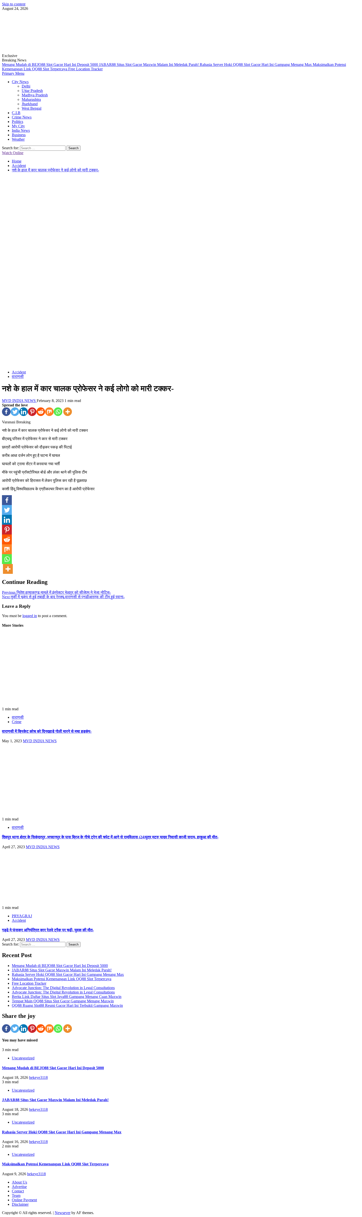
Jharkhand (30, 104)
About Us (19, 1182)
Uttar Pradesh (32, 91)
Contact (18, 1191)
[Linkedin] (23, 411)
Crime (16, 722)
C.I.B (16, 113)
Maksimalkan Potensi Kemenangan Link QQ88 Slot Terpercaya (61, 979)
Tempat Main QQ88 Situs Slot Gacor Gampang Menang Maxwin (63, 1001)
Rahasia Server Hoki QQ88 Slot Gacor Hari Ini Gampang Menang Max (256, 64)
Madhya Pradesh (35, 95)
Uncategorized (23, 1058)
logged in (29, 616)
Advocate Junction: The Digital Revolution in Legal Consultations (63, 988)
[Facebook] (6, 411)
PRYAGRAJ (22, 916)
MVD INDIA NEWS (19, 401)
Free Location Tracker (85, 69)
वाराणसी (18, 376)
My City (18, 126)
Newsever (62, 1213)
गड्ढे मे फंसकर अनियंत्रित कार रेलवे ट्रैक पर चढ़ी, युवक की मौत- (48, 930)
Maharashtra (31, 99)
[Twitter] (15, 411)
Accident (19, 372)
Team (16, 1195)
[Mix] (49, 411)
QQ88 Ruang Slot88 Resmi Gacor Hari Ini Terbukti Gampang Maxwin (67, 1005)
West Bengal (31, 108)
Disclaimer (20, 1204)
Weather (18, 139)
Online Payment (24, 1200)
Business (19, 135)
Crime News (22, 117)
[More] (67, 411)
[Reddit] (40, 411)
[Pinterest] (32, 411)
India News (21, 130)
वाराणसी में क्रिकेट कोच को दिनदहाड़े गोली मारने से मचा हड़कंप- (47, 731)
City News (20, 82)
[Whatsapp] (58, 411)
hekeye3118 (38, 1077)
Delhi (26, 86)
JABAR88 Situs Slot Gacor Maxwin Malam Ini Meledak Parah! (149, 64)
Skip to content (13, 4)
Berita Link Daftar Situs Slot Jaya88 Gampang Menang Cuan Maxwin (66, 996)
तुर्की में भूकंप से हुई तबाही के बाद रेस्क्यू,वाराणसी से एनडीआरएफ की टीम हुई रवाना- (63, 597)
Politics (17, 121)
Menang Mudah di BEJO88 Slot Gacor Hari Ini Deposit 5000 (50, 64)
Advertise (19, 1187)
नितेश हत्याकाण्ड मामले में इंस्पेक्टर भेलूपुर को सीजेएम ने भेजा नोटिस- (56, 592)
